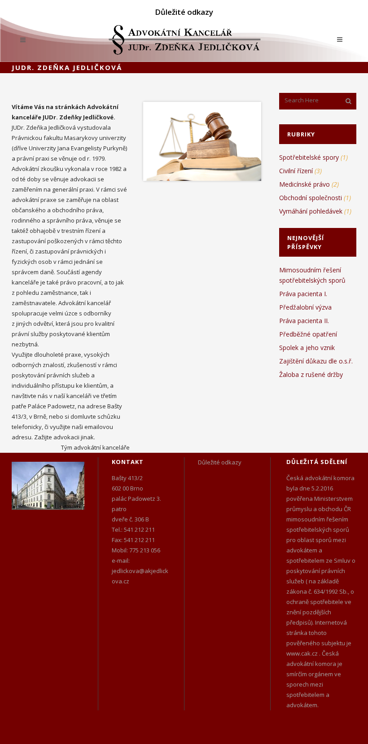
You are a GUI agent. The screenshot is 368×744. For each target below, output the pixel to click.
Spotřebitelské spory (309, 157)
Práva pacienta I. (303, 293)
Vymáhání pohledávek (310, 211)
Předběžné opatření (308, 334)
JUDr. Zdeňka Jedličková (67, 67)
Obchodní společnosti (310, 197)
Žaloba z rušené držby (311, 374)
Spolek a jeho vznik (307, 347)
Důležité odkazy (184, 12)
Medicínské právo (304, 184)
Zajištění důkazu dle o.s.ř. (316, 361)
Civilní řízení (296, 170)
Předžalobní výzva (305, 307)
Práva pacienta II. (304, 320)
